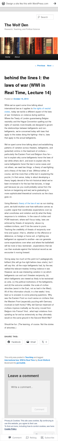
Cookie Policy (10, 429)
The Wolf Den (16, 24)
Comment (39, 409)
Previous (40, 65)
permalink (21, 362)
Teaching (29, 357)
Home (7, 56)
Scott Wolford (44, 360)
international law (11, 360)
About (17, 56)
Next (50, 65)
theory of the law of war (29, 203)
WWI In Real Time (27, 360)
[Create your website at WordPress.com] (29, 3)
